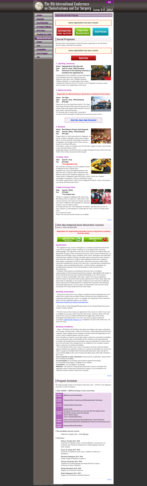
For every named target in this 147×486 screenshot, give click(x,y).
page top (109, 219)
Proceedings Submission (43, 34)
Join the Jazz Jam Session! (83, 120)
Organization (43, 19)
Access (43, 53)
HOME (109, 2)
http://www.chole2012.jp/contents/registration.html (72, 302)
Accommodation (43, 49)
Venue (43, 45)
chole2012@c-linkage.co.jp (72, 320)
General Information (43, 23)
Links (43, 57)
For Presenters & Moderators (43, 26)
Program (43, 42)
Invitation (43, 15)
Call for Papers (43, 30)
